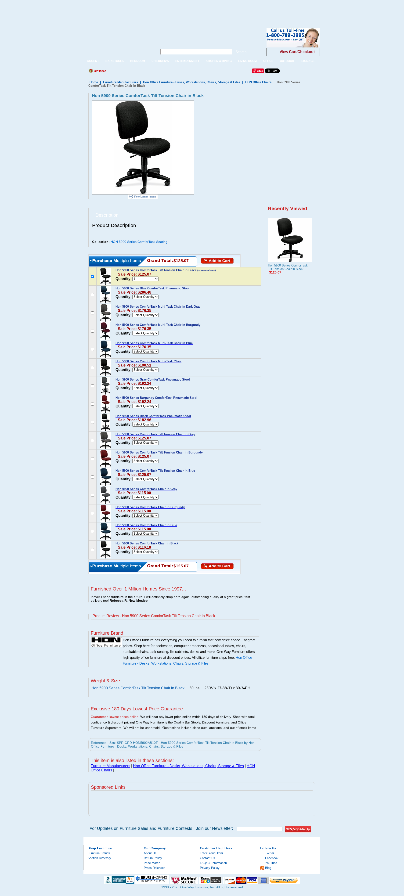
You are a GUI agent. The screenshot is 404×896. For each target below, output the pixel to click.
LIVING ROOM (247, 61)
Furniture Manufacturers (120, 82)
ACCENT (93, 61)
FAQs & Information (213, 863)
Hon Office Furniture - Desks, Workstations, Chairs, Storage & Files (191, 82)
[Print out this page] (144, 72)
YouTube (271, 863)
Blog (268, 868)
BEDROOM (137, 61)
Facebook (271, 858)
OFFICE (268, 61)
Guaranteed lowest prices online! (115, 717)
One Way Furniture (118, 41)
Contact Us (207, 858)
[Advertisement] (85, 10)
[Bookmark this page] (120, 72)
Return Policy (153, 858)
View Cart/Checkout (297, 52)
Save (260, 70)
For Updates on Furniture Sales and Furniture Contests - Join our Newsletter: (161, 828)
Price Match (152, 863)
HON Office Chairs (258, 82)
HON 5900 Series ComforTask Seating (139, 242)
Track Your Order (211, 853)
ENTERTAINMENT (187, 61)
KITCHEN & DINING (219, 61)
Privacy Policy (210, 868)
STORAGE (307, 61)
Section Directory (99, 858)
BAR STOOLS (114, 61)
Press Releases (154, 868)
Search (240, 52)
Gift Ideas (99, 71)
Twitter (269, 853)
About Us (150, 853)
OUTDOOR (287, 61)
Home (94, 82)
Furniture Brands (99, 853)
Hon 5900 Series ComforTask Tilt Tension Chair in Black (288, 267)
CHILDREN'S (160, 61)
